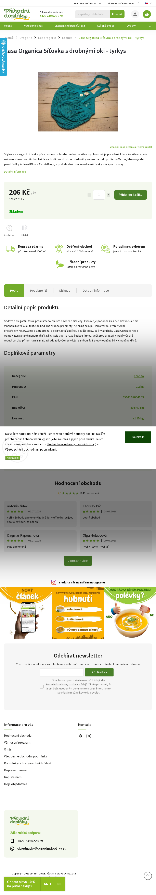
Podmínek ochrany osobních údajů (66, 685)
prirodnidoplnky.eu (88, 736)
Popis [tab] (14, 290)
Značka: (131, 147)
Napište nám (13, 777)
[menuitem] (11, 26)
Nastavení (13, 457)
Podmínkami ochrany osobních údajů (71, 444)
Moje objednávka (15, 784)
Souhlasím (138, 437)
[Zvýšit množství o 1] (108, 195)
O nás (8, 749)
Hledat (117, 14)
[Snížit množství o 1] (89, 195)
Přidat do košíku (130, 194)
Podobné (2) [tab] (38, 290)
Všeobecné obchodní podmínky (25, 756)
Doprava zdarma (15, 770)
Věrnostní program (121, 3)
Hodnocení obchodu (87, 3)
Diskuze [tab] (64, 290)
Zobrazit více (78, 561)
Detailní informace (15, 172)
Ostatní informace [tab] (95, 290)
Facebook (80, 736)
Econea (139, 376)
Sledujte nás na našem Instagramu (82, 583)
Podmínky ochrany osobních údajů (27, 763)
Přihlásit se (99, 672)
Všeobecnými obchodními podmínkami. (31, 450)
